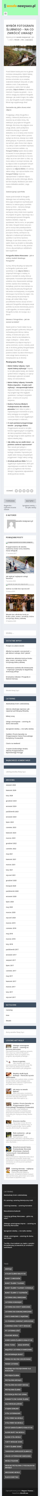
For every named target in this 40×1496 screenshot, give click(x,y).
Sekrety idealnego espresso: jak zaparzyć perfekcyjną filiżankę (17, 710)
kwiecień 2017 (11, 981)
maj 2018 (9, 934)
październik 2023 (12, 811)
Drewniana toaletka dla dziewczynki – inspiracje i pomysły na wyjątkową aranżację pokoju (19, 670)
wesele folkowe (11, 1461)
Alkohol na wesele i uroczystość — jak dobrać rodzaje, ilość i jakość (18, 652)
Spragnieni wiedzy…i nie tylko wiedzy (20, 729)
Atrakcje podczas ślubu (17, 461)
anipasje (8, 1269)
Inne (7, 1015)
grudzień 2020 (11, 880)
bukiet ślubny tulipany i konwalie (19, 1288)
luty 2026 (9, 796)
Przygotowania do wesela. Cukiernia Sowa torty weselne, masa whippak (18, 549)
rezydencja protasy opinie (16, 1394)
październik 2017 (12, 949)
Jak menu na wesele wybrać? (20, 1090)
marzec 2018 (10, 939)
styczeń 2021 (11, 875)
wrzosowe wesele (12, 1472)
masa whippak (23, 1345)
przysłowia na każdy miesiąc (16, 1385)
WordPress (24, 1493)
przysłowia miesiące (13, 1380)
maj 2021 (9, 854)
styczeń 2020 (11, 918)
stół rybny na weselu (14, 1423)
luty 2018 (9, 944)
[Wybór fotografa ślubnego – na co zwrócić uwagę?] (20, 56)
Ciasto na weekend (13, 743)
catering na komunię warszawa (18, 1312)
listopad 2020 (11, 886)
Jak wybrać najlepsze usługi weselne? (17, 577)
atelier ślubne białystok (15, 1274)
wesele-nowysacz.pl (23, 37)
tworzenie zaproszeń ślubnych (18, 1451)
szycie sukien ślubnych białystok (18, 1428)
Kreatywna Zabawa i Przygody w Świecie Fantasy (18, 678)
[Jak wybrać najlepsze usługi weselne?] (20, 564)
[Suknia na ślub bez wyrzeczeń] (20, 585)
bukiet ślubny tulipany (14, 1283)
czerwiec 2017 (11, 971)
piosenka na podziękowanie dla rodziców (18, 1370)
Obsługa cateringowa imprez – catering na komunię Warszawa (17, 1047)
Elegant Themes (27, 1491)
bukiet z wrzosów (12, 1278)
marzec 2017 (10, 987)
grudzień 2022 (11, 843)
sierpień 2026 (11, 785)
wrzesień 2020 (11, 896)
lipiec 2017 (10, 965)
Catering (9, 1010)
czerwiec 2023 (11, 827)
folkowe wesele (11, 1335)
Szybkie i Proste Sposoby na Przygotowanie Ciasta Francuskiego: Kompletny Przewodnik (19, 736)
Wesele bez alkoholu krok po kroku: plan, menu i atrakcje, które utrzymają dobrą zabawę (20, 616)
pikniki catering (11, 1364)
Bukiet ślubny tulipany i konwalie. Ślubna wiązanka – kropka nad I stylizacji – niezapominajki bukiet (20, 385)
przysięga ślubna (12, 1375)
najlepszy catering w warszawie (18, 1350)
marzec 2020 (10, 912)
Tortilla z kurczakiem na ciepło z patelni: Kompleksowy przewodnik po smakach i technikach (19, 1245)
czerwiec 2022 (11, 849)
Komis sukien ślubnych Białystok (18, 1340)
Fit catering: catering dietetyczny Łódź (18, 1200)
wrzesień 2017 (11, 955)
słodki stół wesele (13, 1437)
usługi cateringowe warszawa (18, 1456)
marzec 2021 (10, 865)
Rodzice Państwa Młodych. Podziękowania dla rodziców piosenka (18, 406)
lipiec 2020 (10, 902)
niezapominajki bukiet (14, 1354)
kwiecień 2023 (11, 833)
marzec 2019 (10, 923)
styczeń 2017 (11, 997)
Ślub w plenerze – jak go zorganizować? (22, 1134)
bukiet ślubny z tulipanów (16, 1293)
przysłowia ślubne (12, 1390)
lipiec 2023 (10, 822)
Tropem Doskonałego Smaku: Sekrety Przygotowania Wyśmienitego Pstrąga (17, 751)
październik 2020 (12, 891)
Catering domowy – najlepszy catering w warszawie (22, 1170)
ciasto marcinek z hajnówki (16, 1316)
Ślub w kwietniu (11, 1477)
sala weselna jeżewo (13, 1404)
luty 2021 (9, 870)
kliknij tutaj (10, 716)
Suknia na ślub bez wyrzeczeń (18, 589)
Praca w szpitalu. (19, 1061)
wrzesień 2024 (11, 806)
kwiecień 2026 (11, 790)
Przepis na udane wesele (15, 646)
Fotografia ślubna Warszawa (17, 256)
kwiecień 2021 (11, 859)
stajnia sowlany (12, 1409)
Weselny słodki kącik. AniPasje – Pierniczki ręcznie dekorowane (20, 1075)
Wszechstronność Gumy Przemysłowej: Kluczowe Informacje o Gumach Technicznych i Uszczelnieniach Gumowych (18, 1151)
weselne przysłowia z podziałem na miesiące (19, 1467)
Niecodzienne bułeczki (12, 1211)
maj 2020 (9, 907)
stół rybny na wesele (14, 1418)
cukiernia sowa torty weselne (17, 1326)
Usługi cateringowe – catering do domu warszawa (18, 723)
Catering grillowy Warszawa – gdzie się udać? (18, 1217)
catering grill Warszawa (15, 1297)
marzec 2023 (10, 838)
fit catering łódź (12, 1331)
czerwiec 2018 (11, 928)
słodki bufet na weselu (14, 1432)
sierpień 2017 (11, 960)
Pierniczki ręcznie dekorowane (18, 1359)
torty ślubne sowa (13, 1447)
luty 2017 (9, 992)
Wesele (16, 40)
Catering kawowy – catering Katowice (18, 1206)
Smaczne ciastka (19, 1121)
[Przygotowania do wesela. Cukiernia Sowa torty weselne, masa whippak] (20, 543)
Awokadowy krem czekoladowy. (18, 704)
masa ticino (10, 1345)
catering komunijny (13, 1302)
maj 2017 (9, 976)
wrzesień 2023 (11, 817)
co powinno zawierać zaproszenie (19, 1321)
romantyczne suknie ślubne (16, 1399)
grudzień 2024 (11, 801)
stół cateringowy (12, 1413)
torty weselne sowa (13, 1442)
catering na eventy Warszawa (17, 1307)
